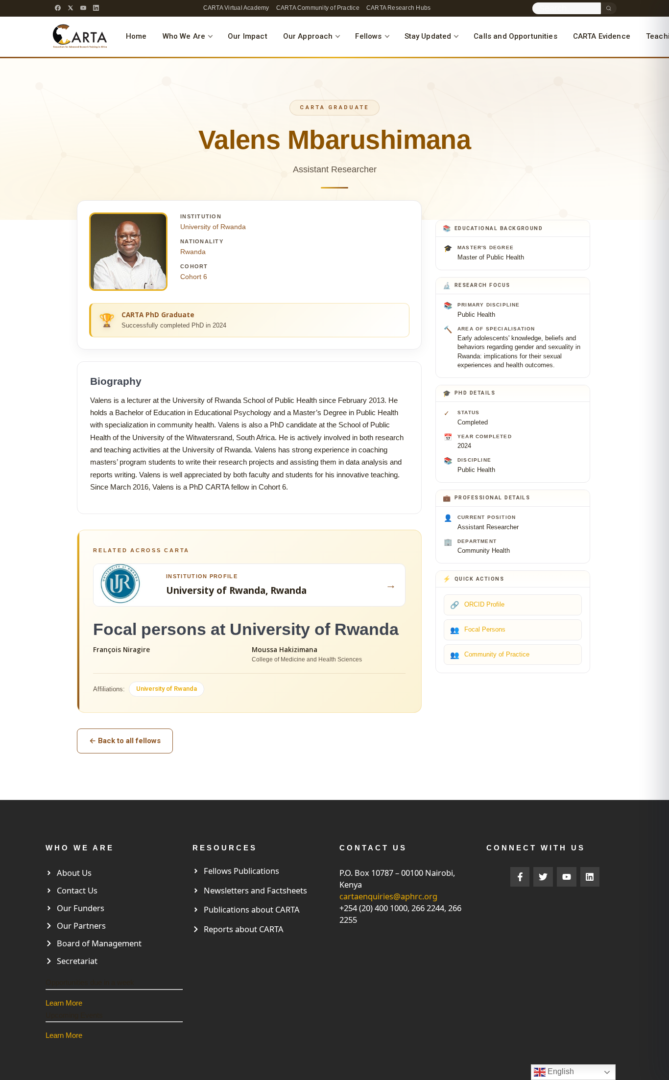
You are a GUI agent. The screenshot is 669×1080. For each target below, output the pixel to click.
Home (136, 36)
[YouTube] (83, 7)
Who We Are (184, 36)
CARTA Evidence (601, 36)
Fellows (368, 36)
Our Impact (247, 36)
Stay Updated (428, 36)
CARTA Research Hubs (398, 8)
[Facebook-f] (520, 877)
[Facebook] (57, 7)
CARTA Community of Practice (317, 8)
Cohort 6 (193, 277)
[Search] (609, 8)
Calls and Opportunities (515, 36)
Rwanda (193, 252)
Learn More (64, 1003)
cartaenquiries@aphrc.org (388, 896)
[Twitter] (543, 877)
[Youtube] (566, 877)
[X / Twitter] (70, 7)
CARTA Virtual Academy (236, 8)
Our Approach (308, 36)
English (560, 1071)
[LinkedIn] (96, 7)
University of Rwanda (213, 227)
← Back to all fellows (125, 740)
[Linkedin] (590, 877)
